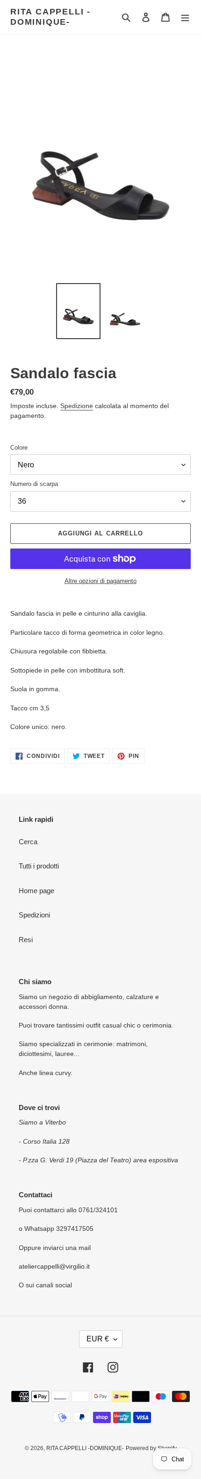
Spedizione (76, 406)
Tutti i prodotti (39, 866)
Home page (36, 891)
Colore (19, 447)
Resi (26, 940)
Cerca (28, 842)
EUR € (97, 1339)
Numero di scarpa (34, 483)
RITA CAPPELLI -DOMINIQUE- (50, 17)
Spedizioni (34, 915)
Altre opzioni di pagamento (100, 580)
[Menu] (185, 17)
